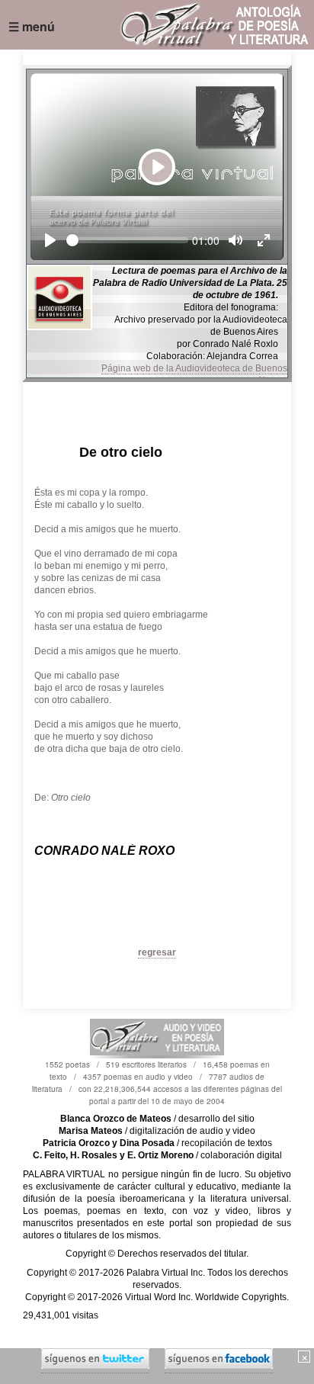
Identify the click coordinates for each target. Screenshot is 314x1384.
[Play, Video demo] (50, 240)
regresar (157, 952)
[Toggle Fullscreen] (264, 240)
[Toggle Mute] (235, 240)
